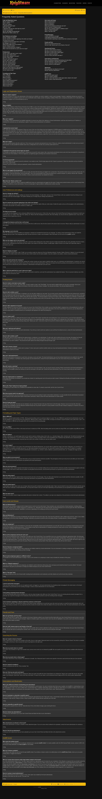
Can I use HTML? (6, 76)
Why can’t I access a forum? (9, 61)
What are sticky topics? (8, 83)
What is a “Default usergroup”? (51, 30)
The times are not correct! (8, 40)
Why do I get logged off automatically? (11, 31)
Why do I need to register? (8, 21)
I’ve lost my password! (8, 30)
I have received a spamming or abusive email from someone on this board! (61, 38)
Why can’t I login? (7, 27)
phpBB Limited (42, 743)
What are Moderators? (49, 23)
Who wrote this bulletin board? (51, 75)
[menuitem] (12, 10)
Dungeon (65, 3)
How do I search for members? (51, 54)
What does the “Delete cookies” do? (10, 32)
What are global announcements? (10, 80)
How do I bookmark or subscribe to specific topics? (56, 61)
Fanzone (78, 3)
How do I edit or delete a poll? (9, 60)
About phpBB (22, 744)
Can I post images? (7, 79)
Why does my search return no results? (53, 51)
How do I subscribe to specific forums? (53, 62)
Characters (57, 3)
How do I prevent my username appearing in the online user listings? (17, 38)
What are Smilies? (7, 77)
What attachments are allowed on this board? (54, 69)
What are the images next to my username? (12, 44)
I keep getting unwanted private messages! (54, 37)
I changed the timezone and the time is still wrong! (14, 41)
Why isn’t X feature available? (51, 76)
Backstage (72, 3)
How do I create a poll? (8, 57)
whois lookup (19, 762)
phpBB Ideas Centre (66, 752)
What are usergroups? (49, 24)
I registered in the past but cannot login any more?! (14, 28)
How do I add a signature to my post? (11, 56)
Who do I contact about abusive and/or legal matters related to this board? (61, 77)
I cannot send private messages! (52, 36)
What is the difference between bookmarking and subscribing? (58, 60)
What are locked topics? (8, 84)
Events (90, 3)
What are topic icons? (7, 85)
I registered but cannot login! (9, 25)
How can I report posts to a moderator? (11, 65)
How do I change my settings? (9, 37)
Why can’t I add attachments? (9, 63)
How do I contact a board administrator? (53, 79)
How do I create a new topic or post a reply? (12, 53)
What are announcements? (8, 81)
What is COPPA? (6, 23)
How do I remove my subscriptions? (52, 64)
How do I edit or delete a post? (9, 54)
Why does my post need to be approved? (12, 68)
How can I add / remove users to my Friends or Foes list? (57, 45)
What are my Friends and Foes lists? (53, 43)
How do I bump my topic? (8, 70)
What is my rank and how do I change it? (12, 47)
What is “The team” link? (50, 31)
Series (84, 3)
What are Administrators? (50, 21)
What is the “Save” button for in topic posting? (13, 67)
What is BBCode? (7, 74)
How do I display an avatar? (9, 45)
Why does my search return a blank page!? (54, 52)
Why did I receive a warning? (9, 64)
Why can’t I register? (7, 24)
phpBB (68, 234)
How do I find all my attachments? (52, 70)
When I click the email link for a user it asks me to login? (15, 48)
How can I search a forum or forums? (53, 49)
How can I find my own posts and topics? (54, 55)
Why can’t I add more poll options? (10, 58)
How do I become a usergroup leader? (53, 27)
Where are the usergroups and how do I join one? (55, 25)
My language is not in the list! (9, 43)
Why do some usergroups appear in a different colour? (56, 28)
